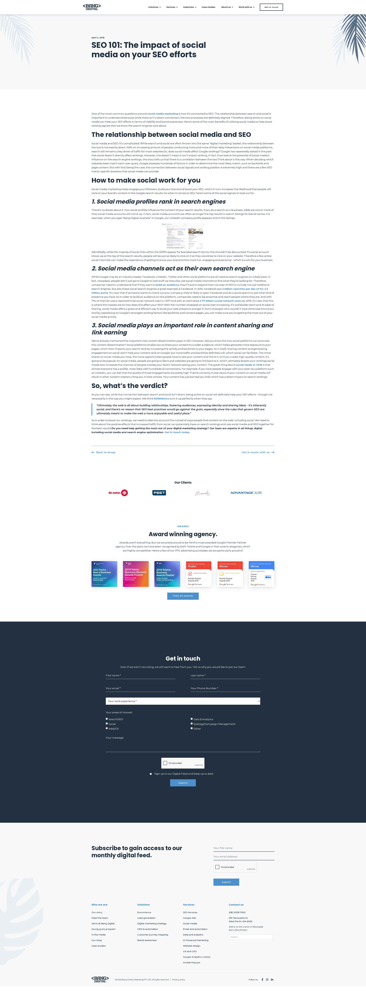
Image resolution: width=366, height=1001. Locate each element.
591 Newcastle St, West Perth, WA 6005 (240, 920)
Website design (191, 945)
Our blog (97, 940)
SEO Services (190, 912)
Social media (190, 923)
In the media (99, 934)
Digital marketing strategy (151, 923)
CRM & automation (147, 929)
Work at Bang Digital (103, 923)
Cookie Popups (191, 962)
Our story (97, 912)
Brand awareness (147, 940)
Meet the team (100, 918)
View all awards (183, 595)
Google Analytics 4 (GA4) (196, 957)
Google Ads (189, 918)
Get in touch (271, 7)
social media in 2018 (249, 364)
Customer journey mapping (152, 934)
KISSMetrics (161, 398)
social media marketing (162, 113)
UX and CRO (190, 951)
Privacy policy (178, 979)
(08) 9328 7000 (237, 912)
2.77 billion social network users (221, 300)
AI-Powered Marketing (196, 940)
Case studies (208, 7)
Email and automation (195, 929)
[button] (154, 7)
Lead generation (146, 918)
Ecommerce (144, 912)
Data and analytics (193, 934)
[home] (92, 7)
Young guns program (104, 929)
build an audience (167, 284)
